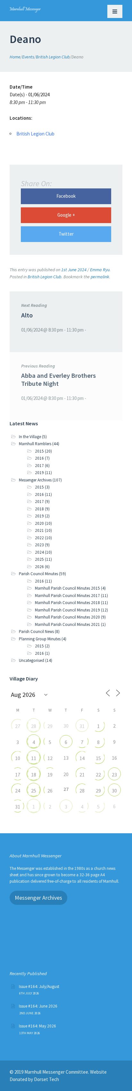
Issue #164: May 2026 (37, 1026)
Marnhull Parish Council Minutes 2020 (67, 617)
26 (50, 790)
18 (33, 774)
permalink (100, 277)
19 (50, 774)
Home (15, 57)
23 (114, 774)
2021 (39, 530)
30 (114, 790)
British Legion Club (35, 134)
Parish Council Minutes (38, 573)
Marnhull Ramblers (35, 443)
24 (17, 790)
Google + (66, 215)
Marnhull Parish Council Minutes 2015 (67, 588)
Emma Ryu (100, 270)
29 (50, 726)
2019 (39, 472)
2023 (39, 545)
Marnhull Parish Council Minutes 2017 (67, 595)
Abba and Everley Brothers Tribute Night (58, 379)
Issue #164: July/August (39, 986)
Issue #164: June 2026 (38, 1006)
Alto (27, 315)
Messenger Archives (35, 480)
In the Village (30, 436)
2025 (39, 559)
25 (33, 790)
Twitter (66, 234)
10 (17, 758)
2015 (39, 451)
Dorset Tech (46, 1079)
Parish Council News (36, 631)
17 (17, 774)
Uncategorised (31, 660)
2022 (39, 538)
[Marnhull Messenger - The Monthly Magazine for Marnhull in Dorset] (25, 8)
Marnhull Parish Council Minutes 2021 (67, 624)
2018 (39, 509)
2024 (39, 552)
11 (33, 758)
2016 (39, 458)
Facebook (66, 196)
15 (98, 758)
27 (17, 726)
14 (82, 758)
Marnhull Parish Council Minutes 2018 (67, 602)
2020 (39, 523)
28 (33, 726)
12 (50, 758)
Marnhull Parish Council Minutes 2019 (67, 610)
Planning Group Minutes (40, 639)
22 (98, 774)
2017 (39, 465)
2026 (39, 566)
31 (82, 726)
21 (82, 774)
